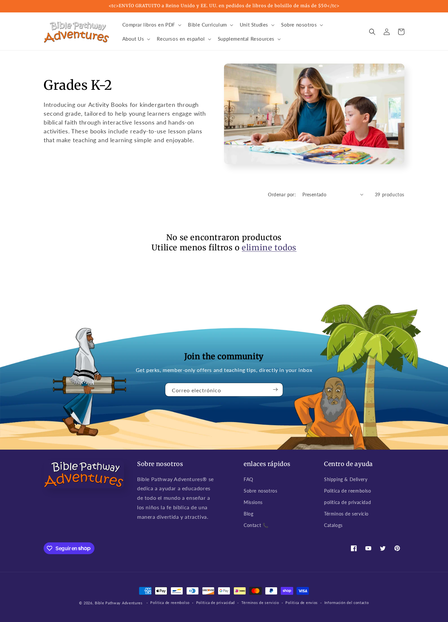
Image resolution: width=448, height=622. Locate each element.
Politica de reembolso (347, 491)
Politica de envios (301, 602)
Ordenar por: (282, 194)
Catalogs (333, 525)
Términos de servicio (346, 513)
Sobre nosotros (260, 491)
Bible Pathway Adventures (119, 603)
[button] (151, 25)
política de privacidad (347, 502)
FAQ (248, 479)
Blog (248, 513)
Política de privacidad (215, 602)
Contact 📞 (256, 525)
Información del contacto (346, 602)
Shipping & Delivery (345, 479)
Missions (253, 502)
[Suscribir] (275, 390)
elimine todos (269, 248)
